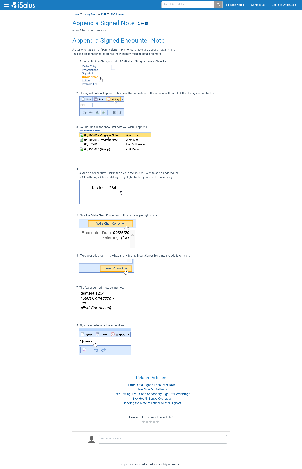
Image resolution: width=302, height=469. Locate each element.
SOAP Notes (117, 14)
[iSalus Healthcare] (24, 3)
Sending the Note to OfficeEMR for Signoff (152, 403)
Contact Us (258, 4)
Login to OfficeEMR (284, 4)
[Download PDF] (138, 23)
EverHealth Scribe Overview (152, 398)
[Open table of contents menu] (7, 4)
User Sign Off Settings (152, 389)
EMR (103, 14)
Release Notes (235, 4)
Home (75, 14)
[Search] (218, 4)
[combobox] (188, 4)
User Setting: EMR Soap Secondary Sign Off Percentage (151, 394)
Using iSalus (90, 14)
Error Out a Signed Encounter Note (152, 385)
